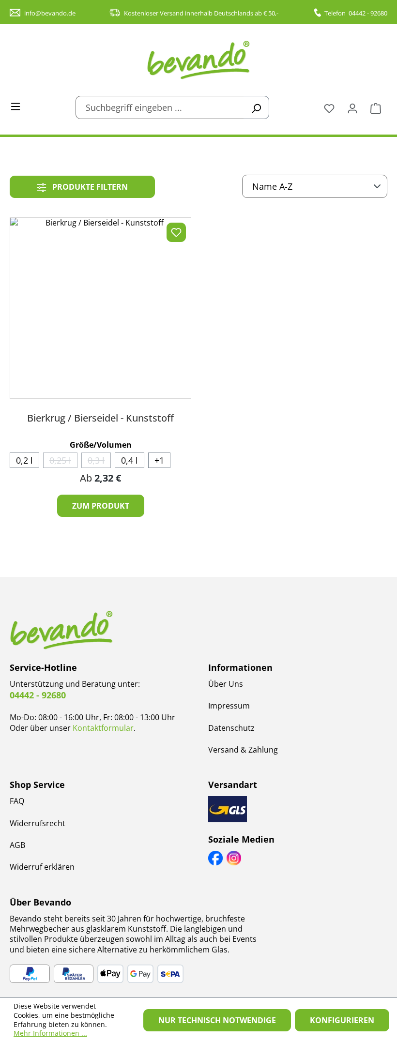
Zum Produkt (100, 505)
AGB (17, 845)
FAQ (17, 801)
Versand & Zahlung (243, 749)
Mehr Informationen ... (50, 1033)
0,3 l (99, 461)
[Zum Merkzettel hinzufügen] (176, 232)
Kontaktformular (103, 728)
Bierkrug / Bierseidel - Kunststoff (100, 417)
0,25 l (63, 461)
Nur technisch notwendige (217, 1020)
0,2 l (24, 460)
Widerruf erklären (42, 866)
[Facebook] (215, 858)
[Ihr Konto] (352, 107)
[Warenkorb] (375, 107)
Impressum (229, 705)
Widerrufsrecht (37, 823)
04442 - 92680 (368, 13)
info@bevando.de (50, 13)
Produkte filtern (89, 186)
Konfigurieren (342, 1020)
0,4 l (129, 460)
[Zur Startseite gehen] (198, 60)
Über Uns (225, 684)
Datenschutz (231, 728)
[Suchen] (256, 107)
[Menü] (15, 105)
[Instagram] (234, 858)
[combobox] (160, 107)
